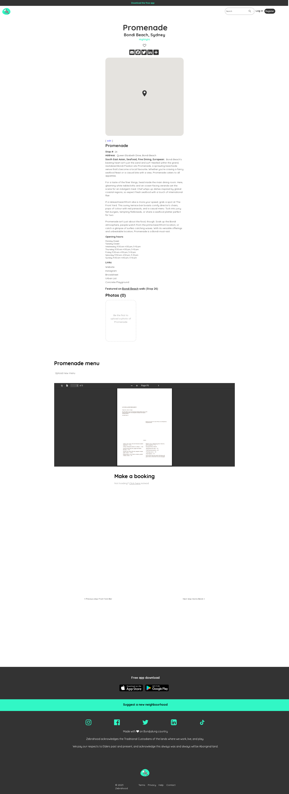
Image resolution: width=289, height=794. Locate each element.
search (250, 11)
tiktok (202, 722)
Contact (170, 784)
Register (269, 11)
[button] (144, 93)
